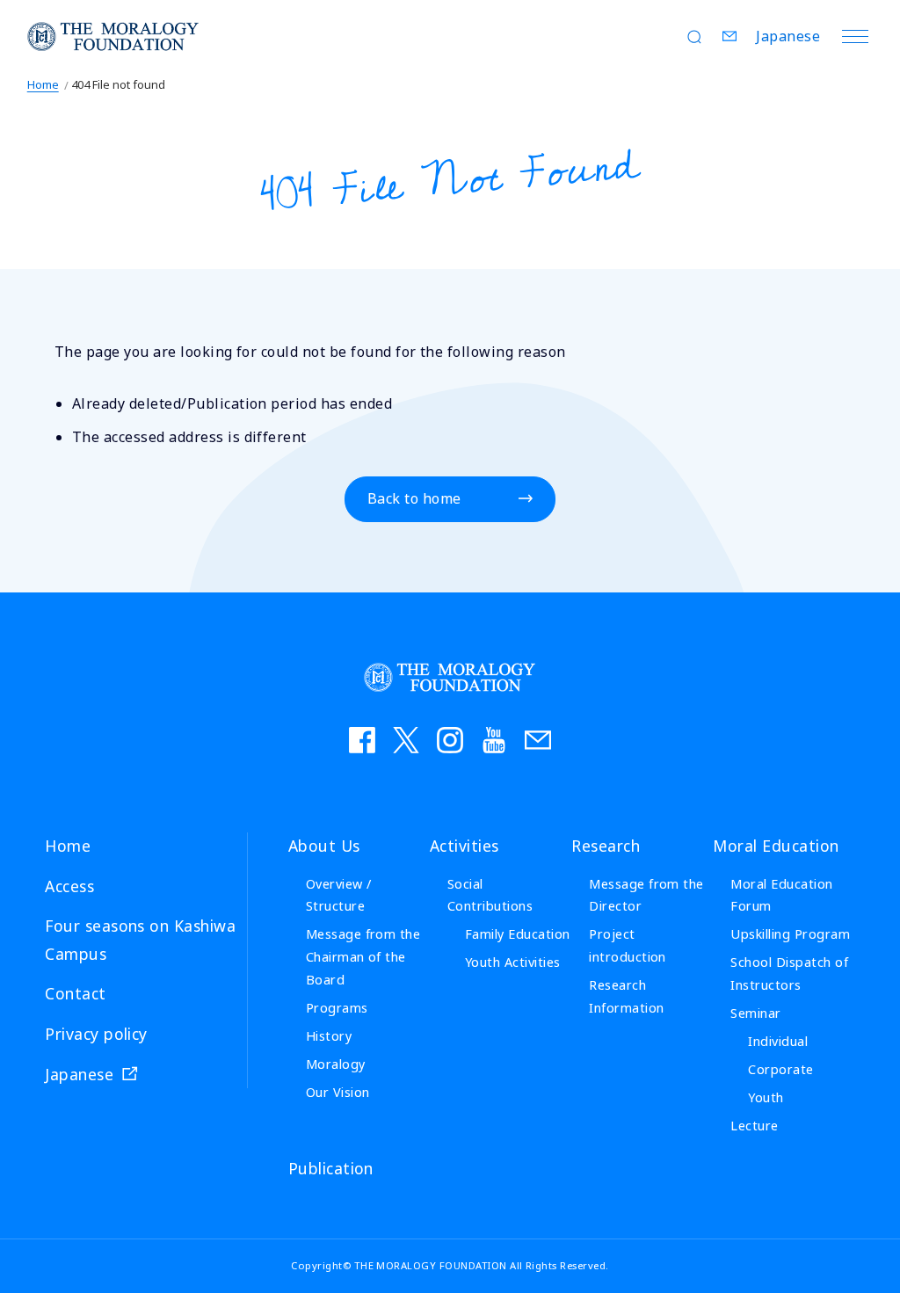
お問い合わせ (538, 740)
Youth (765, 1097)
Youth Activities (513, 962)
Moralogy (336, 1064)
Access (69, 886)
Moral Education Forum (781, 895)
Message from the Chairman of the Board (363, 957)
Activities (464, 845)
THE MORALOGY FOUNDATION (113, 36)
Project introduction (627, 945)
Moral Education (775, 845)
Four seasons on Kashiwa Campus (140, 939)
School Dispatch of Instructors (789, 973)
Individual (778, 1041)
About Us (324, 845)
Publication (331, 1168)
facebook (362, 740)
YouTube (494, 740)
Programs (337, 1007)
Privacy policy (96, 1033)
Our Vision (338, 1092)
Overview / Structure (339, 895)
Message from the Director (646, 895)
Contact (729, 36)
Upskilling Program (790, 934)
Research (605, 845)
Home (43, 84)
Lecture (754, 1125)
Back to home (414, 498)
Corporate (780, 1069)
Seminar (755, 1013)
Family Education (517, 934)
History (329, 1036)
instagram (450, 740)
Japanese (788, 36)
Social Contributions (490, 895)
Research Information (626, 996)
